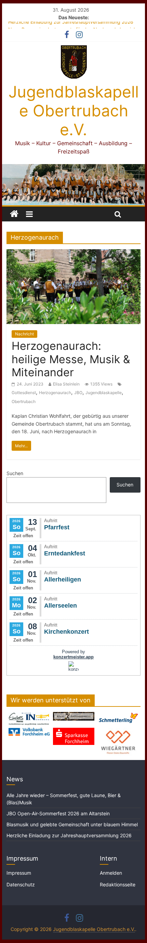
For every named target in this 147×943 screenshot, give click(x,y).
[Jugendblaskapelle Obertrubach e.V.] (73, 168)
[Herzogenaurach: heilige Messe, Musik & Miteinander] (73, 253)
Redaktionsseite (117, 884)
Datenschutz (20, 884)
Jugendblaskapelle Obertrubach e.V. (74, 110)
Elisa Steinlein (66, 384)
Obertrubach (24, 401)
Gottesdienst (24, 392)
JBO (78, 392)
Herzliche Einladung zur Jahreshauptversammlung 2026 (70, 25)
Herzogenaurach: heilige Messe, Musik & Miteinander (71, 359)
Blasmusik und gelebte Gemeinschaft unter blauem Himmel (72, 824)
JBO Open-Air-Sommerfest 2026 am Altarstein (58, 813)
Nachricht (24, 333)
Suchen (14, 473)
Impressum (18, 873)
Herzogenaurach (55, 392)
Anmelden (111, 873)
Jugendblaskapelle (103, 392)
